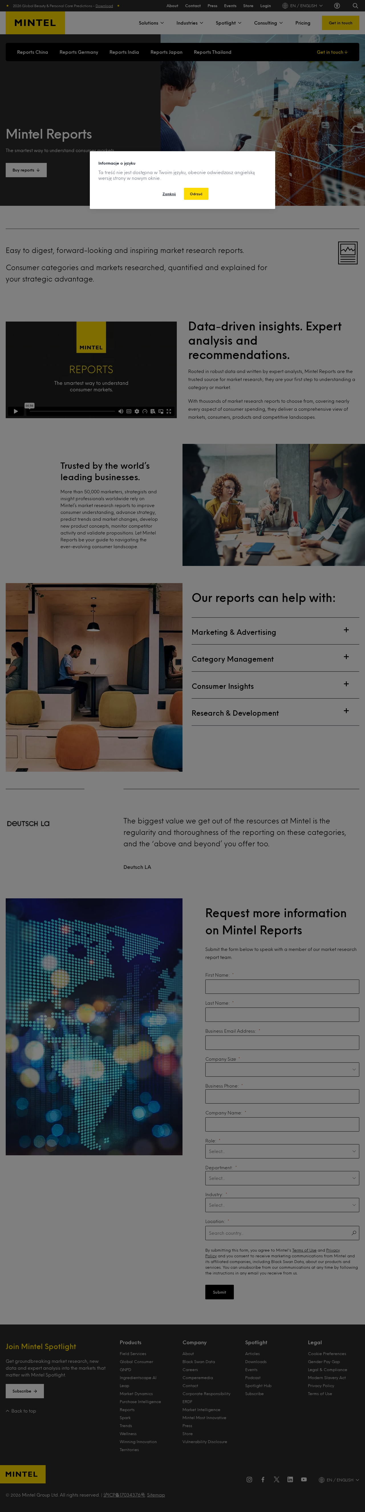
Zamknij (169, 193)
